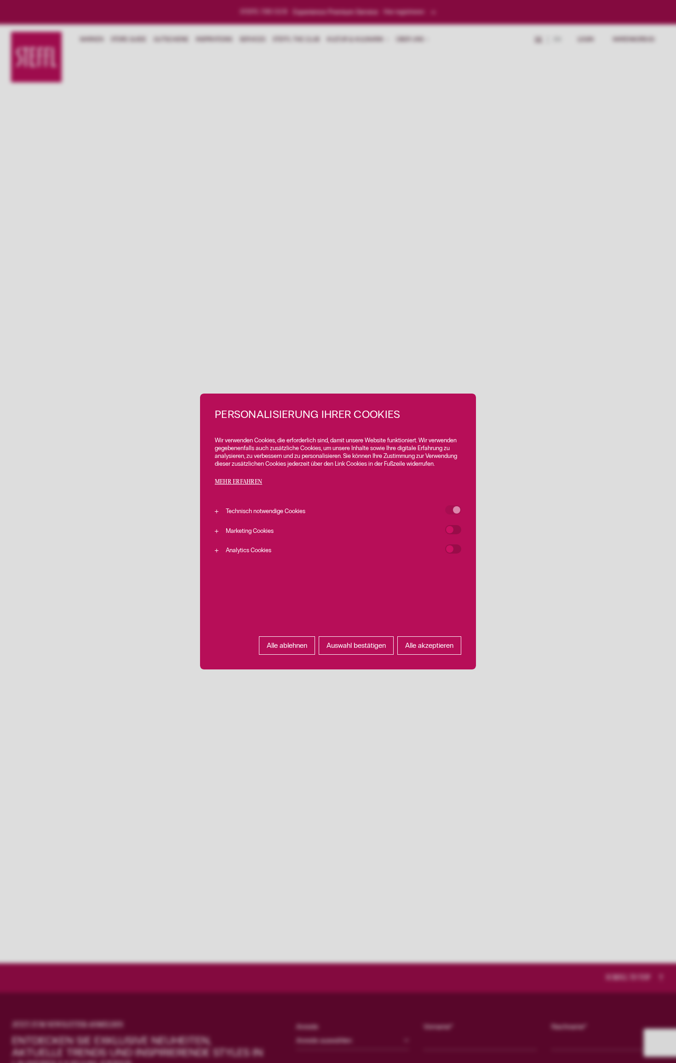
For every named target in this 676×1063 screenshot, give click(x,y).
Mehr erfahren (238, 482)
